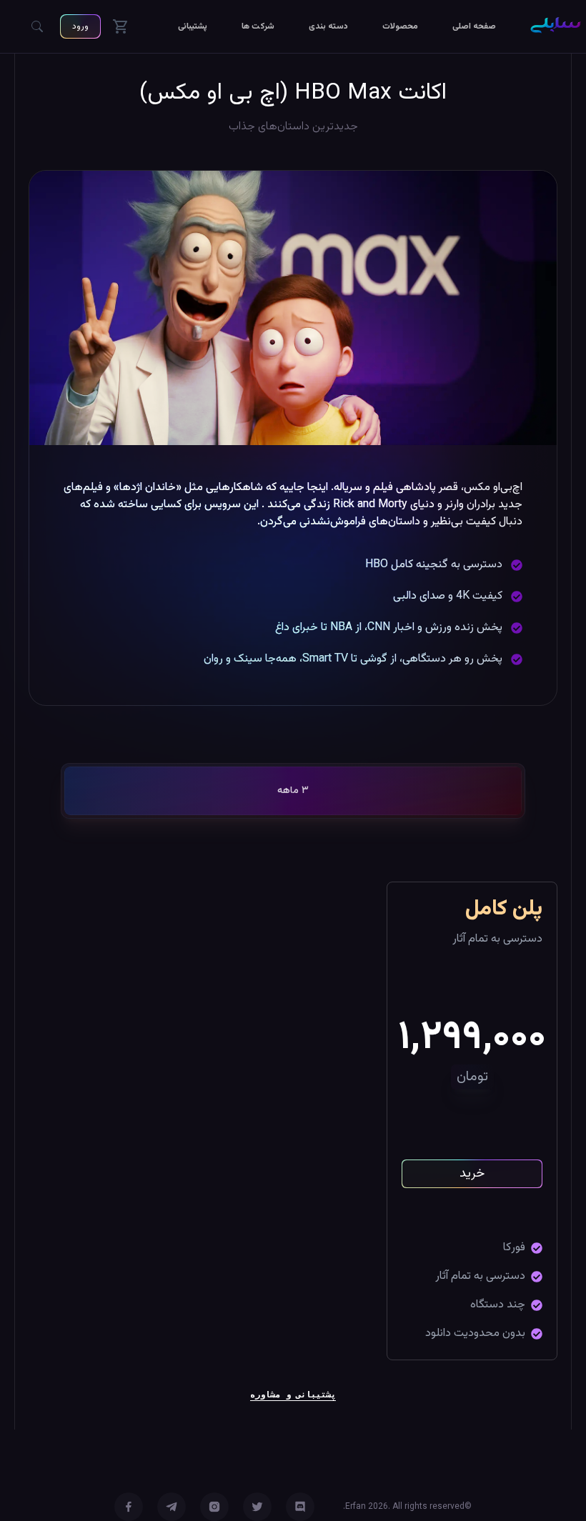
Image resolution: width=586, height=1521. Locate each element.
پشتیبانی (192, 26)
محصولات (400, 26)
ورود (80, 26)
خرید (472, 1174)
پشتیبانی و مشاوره (293, 1394)
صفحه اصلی (474, 26)
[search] (37, 26)
